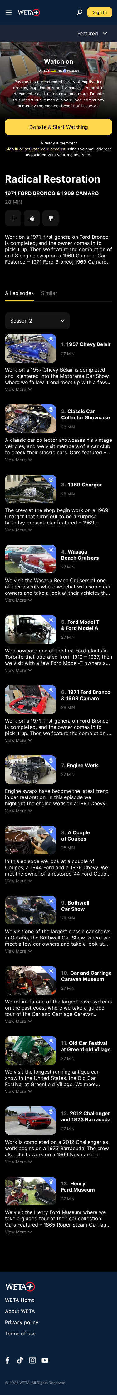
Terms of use (20, 1333)
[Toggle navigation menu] (8, 12)
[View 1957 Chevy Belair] (30, 348)
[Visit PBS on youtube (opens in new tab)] (45, 1361)
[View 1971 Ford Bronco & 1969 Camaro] (30, 699)
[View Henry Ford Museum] (30, 1191)
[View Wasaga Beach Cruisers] (30, 559)
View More (15, 389)
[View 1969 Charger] (30, 489)
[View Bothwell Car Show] (30, 910)
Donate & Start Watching (58, 127)
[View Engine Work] (30, 769)
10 (64, 973)
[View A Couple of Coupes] (30, 840)
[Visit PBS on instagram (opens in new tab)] (32, 1361)
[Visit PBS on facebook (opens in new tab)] (7, 1361)
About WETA (20, 1311)
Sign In (100, 12)
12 (64, 1113)
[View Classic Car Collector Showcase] (30, 418)
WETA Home (20, 1300)
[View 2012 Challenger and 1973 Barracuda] (30, 1120)
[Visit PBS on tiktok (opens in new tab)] (20, 1361)
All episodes (19, 293)
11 (63, 1043)
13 (64, 1183)
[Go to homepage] (28, 12)
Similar (49, 293)
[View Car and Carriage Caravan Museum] (30, 980)
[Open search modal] (79, 12)
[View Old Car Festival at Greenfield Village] (30, 1050)
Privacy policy (21, 1322)
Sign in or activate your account (36, 149)
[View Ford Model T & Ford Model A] (30, 629)
